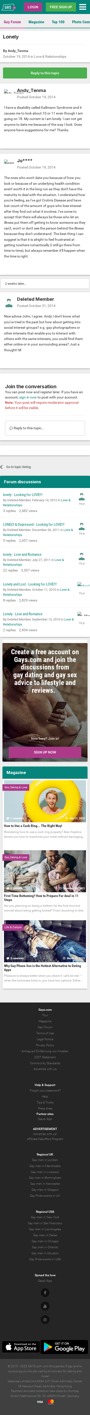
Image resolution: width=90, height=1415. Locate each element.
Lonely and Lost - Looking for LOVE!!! (30, 584)
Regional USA (45, 1212)
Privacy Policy (45, 1045)
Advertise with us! (45, 1134)
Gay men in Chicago (45, 1241)
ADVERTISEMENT (45, 1129)
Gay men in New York (45, 1217)
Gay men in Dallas (45, 1235)
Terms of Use (45, 1033)
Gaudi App (45, 1119)
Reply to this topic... (28, 428)
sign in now (28, 397)
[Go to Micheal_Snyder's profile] (82, 586)
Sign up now (45, 752)
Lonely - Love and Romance (22, 614)
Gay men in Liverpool (45, 1172)
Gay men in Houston (45, 1253)
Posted (36, 97)
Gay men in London (45, 1160)
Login (33, 7)
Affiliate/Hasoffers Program (45, 1139)
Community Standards (45, 1063)
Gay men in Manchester (45, 1166)
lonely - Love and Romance (22, 554)
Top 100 (58, 22)
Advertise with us (45, 1069)
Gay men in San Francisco (45, 1223)
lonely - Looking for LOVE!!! (22, 494)
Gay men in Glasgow (45, 1190)
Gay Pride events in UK (45, 1196)
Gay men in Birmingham (45, 1178)
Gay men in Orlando (45, 1247)
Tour (45, 1015)
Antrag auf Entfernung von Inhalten (45, 1051)
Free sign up (61, 7)
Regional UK (45, 1154)
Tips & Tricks (45, 1102)
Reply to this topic (45, 73)
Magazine (36, 22)
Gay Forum (12, 22)
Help (45, 1096)
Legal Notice (45, 1039)
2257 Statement (45, 1057)
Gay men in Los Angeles (45, 1229)
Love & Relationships (50, 56)
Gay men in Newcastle (45, 1184)
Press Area (45, 1108)
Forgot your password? (45, 1090)
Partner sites (45, 1114)
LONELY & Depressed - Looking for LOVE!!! (33, 524)
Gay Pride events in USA (45, 1259)
